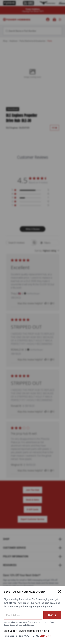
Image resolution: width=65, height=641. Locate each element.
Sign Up (52, 615)
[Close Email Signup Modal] (59, 591)
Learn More (45, 636)
